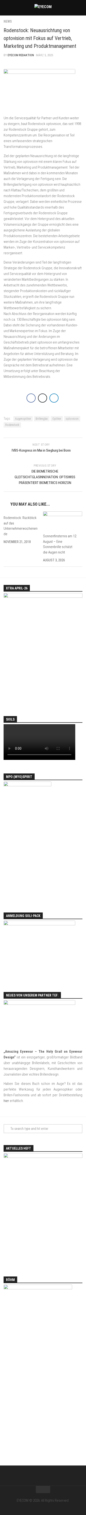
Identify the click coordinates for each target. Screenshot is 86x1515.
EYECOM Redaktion (21, 55)
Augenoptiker (23, 418)
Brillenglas (42, 418)
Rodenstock (12, 425)
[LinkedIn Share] (54, 398)
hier (6, 1101)
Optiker (56, 418)
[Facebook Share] (31, 398)
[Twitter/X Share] (42, 398)
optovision (72, 418)
